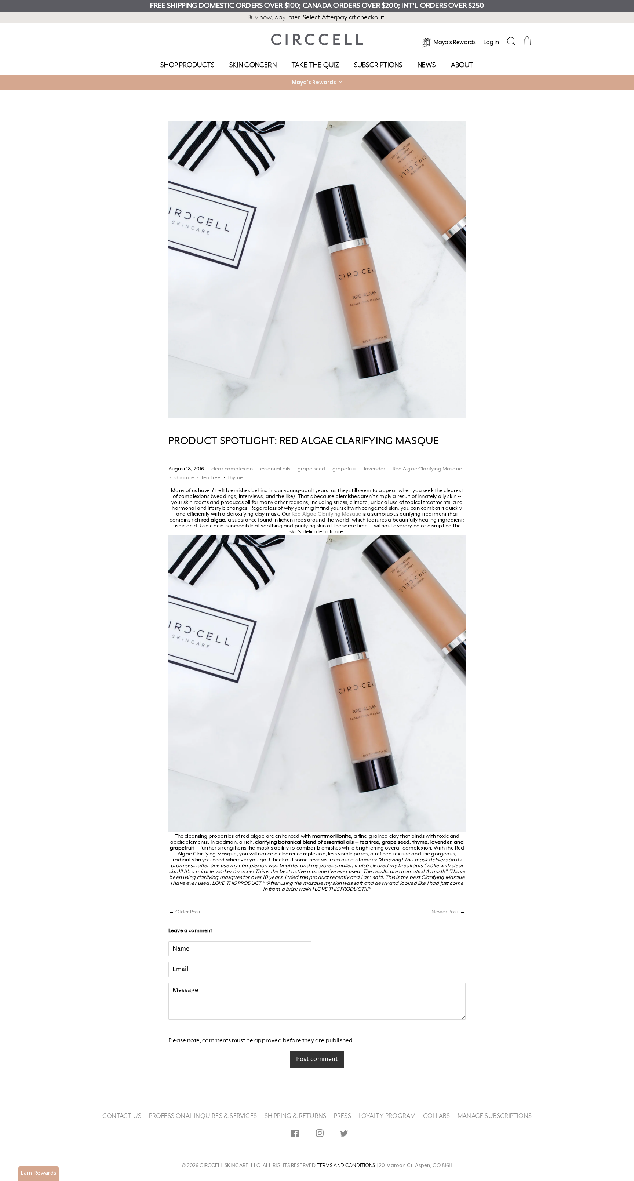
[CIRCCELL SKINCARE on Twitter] (344, 1134)
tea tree (211, 478)
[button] (317, 82)
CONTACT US (121, 1116)
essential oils (275, 469)
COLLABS (436, 1116)
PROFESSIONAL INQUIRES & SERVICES (203, 1116)
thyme (235, 478)
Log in (491, 42)
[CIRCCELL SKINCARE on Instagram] (320, 1134)
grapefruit (344, 469)
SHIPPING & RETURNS (296, 1116)
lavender (374, 469)
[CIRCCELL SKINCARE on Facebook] (295, 1134)
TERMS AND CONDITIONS (346, 1166)
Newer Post (445, 912)
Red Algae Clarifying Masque (427, 469)
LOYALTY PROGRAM (386, 1116)
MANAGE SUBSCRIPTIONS (495, 1116)
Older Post (187, 912)
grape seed (311, 469)
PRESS (342, 1116)
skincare (184, 478)
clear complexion (232, 469)
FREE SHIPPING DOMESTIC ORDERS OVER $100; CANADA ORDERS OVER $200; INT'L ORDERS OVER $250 (317, 6)
